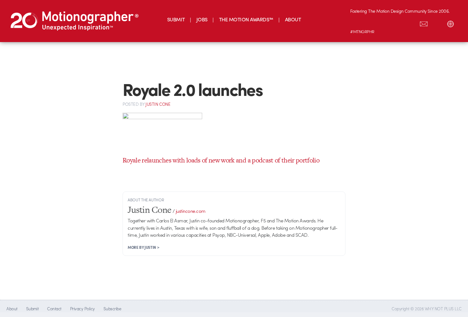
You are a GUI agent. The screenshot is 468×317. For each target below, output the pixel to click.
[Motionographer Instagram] (357, 22)
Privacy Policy (82, 308)
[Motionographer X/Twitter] (410, 22)
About (11, 308)
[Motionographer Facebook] (397, 22)
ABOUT (293, 19)
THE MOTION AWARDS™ (246, 19)
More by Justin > (143, 247)
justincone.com (191, 210)
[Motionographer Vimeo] (383, 22)
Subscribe (112, 308)
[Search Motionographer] (437, 22)
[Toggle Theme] (450, 22)
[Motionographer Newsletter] (423, 22)
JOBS (202, 19)
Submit (32, 308)
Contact (54, 308)
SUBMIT (176, 19)
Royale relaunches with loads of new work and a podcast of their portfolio (221, 160)
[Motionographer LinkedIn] (370, 22)
